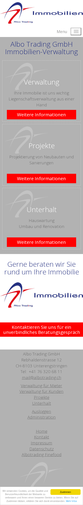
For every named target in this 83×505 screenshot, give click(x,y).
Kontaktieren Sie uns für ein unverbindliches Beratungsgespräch (41, 329)
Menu (62, 31)
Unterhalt (42, 209)
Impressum (41, 443)
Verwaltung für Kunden (41, 391)
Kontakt (41, 437)
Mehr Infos (71, 501)
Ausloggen (41, 411)
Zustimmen (65, 492)
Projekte (42, 145)
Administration (41, 417)
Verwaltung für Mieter (41, 385)
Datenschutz (41, 448)
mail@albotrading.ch (41, 377)
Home (41, 431)
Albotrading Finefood (42, 454)
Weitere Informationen (41, 114)
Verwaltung (41, 82)
